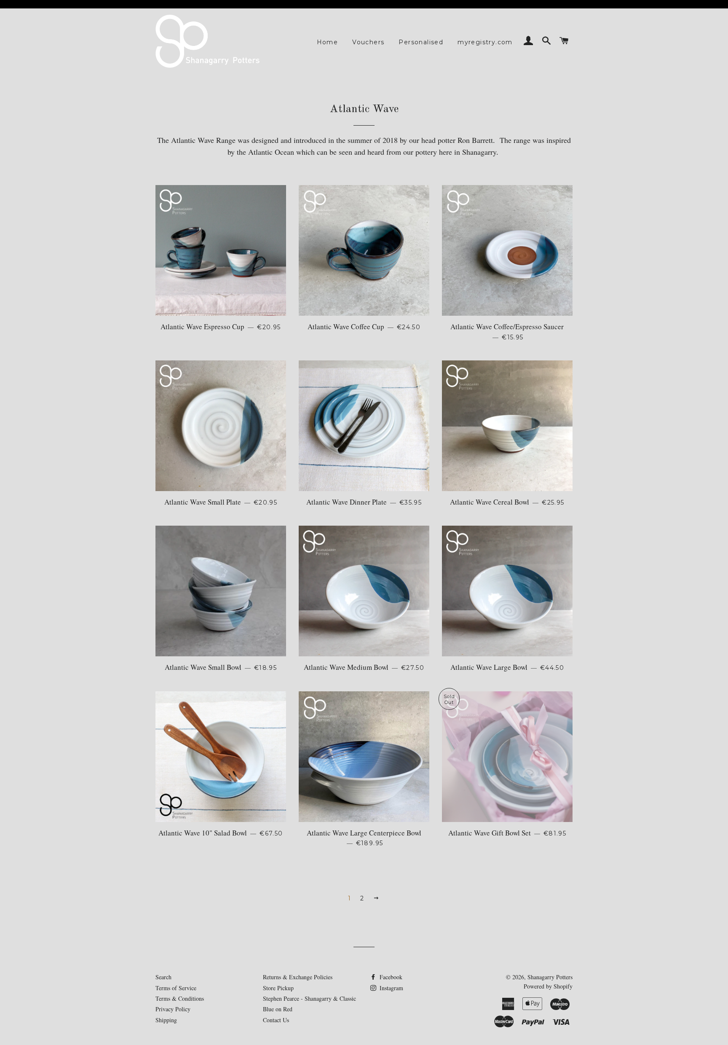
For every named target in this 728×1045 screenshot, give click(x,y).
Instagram (390, 988)
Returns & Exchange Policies (297, 977)
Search (163, 977)
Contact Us (276, 1020)
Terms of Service (175, 988)
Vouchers (368, 42)
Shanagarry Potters (550, 977)
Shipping (166, 1020)
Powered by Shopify (548, 986)
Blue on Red (277, 1009)
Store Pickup (278, 988)
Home (327, 42)
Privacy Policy (172, 1009)
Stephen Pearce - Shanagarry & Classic (309, 998)
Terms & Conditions (179, 998)
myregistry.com (485, 42)
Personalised (421, 42)
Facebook (390, 977)
